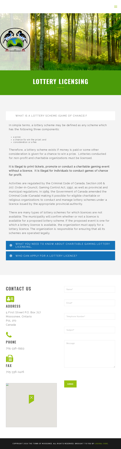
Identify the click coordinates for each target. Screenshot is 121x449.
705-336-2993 (15, 348)
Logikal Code (101, 444)
